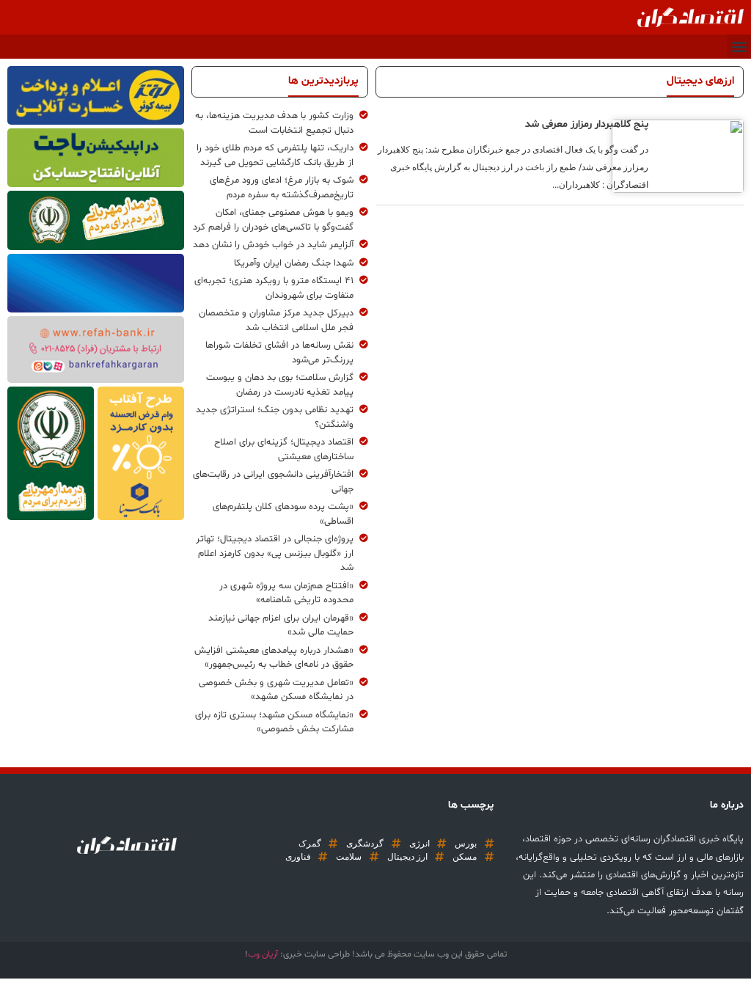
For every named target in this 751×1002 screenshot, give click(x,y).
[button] (739, 46)
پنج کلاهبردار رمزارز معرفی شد (586, 124)
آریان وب (263, 954)
